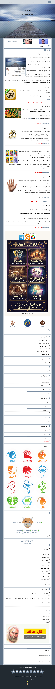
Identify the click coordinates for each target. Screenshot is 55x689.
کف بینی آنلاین (46, 197)
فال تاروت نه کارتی (45, 571)
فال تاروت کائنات (46, 554)
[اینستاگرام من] (31, 671)
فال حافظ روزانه (29, 118)
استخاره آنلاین (27, 2)
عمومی (43, 331)
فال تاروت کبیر (46, 552)
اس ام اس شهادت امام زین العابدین (42, 351)
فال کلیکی (47, 421)
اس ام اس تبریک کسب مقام (44, 340)
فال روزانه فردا (46, 659)
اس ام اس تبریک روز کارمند (44, 346)
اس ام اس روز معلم (45, 354)
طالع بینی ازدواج (42, 140)
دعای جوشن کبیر (46, 410)
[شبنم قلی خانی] (12, 42)
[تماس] (27, 671)
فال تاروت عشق (46, 576)
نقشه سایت (23, 679)
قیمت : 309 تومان (27, 541)
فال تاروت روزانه (46, 549)
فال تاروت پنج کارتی (45, 565)
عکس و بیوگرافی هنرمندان (44, 662)
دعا (48, 413)
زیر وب (28, 10)
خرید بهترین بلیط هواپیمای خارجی (43, 603)
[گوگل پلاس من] (20, 671)
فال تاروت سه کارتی (45, 560)
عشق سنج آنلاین (46, 430)
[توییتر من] (24, 671)
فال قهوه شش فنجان (45, 385)
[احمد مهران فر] (43, 42)
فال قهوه (47, 379)
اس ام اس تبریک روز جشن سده (43, 349)
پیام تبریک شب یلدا (45, 622)
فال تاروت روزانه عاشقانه (44, 579)
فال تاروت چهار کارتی (45, 563)
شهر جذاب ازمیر (46, 596)
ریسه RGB (47, 438)
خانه (50, 2)
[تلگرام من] (38, 671)
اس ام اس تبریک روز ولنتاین (44, 343)
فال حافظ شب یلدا (45, 619)
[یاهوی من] (41, 671)
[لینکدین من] (13, 671)
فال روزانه (34, 2)
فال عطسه (47, 650)
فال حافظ (45, 2)
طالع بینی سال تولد (45, 536)
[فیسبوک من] (34, 671)
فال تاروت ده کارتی (45, 574)
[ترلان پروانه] (27, 42)
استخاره (48, 99)
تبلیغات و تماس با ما (11, 2)
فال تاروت (40, 2)
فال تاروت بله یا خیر (45, 582)
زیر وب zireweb (43, 46)
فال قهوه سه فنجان (45, 382)
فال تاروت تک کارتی (45, 557)
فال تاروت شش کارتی (45, 568)
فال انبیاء (47, 371)
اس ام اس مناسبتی (20, 2)
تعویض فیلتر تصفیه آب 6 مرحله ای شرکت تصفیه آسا (39, 593)
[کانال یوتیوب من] (17, 671)
